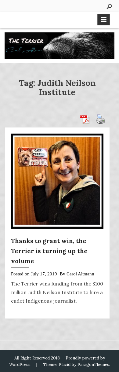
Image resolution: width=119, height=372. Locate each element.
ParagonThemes (93, 364)
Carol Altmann (80, 273)
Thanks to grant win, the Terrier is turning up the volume (49, 251)
